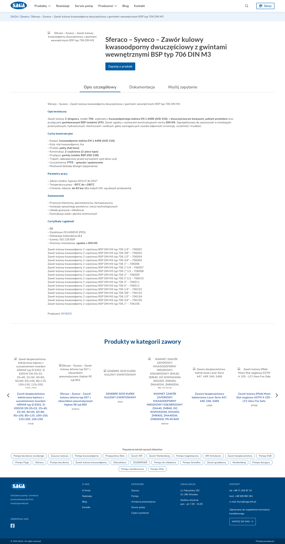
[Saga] (19, 6)
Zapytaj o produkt (120, 66)
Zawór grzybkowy (216, 462)
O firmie (86, 490)
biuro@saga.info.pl (246, 501)
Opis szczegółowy (100, 87)
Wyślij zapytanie (182, 87)
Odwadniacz (120, 462)
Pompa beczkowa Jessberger (29, 455)
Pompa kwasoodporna (87, 455)
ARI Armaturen (213, 455)
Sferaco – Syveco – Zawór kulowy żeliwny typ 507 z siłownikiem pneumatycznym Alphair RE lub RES (75, 399)
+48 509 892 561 (244, 496)
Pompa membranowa (132, 469)
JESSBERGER (140, 462)
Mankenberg (239, 462)
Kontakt (139, 6)
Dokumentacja (142, 87)
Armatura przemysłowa (143, 501)
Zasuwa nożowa (59, 455)
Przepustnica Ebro (115, 455)
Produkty (40, 6)
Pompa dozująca (261, 462)
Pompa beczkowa (59, 462)
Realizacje (63, 6)
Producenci (105, 6)
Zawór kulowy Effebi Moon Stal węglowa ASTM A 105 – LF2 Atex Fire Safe (254, 397)
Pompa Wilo (157, 469)
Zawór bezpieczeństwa (240, 455)
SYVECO (66, 314)
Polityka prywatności (265, 541)
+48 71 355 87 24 (242, 490)
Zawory (24, 16)
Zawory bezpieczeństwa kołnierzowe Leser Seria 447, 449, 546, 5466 (209, 397)
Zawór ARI (136, 455)
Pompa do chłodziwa (165, 462)
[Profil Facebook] (13, 526)
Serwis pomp (84, 6)
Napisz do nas (241, 521)
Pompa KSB (265, 455)
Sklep (268, 6)
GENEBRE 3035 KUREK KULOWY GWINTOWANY (120, 395)
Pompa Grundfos (192, 462)
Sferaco (39, 462)
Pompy (135, 496)
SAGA (14, 16)
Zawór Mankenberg (159, 455)
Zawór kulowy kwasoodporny (91, 462)
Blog (125, 6)
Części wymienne (140, 512)
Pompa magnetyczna (187, 455)
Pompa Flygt (22, 462)
